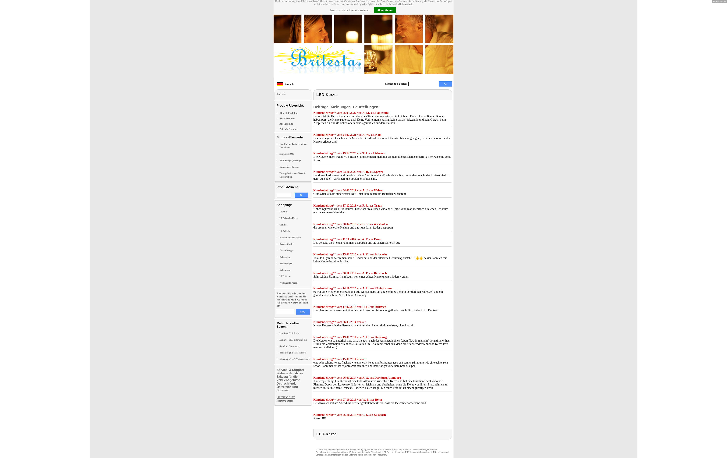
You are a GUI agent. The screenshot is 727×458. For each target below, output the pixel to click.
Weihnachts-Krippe (288, 283)
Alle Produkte (286, 123)
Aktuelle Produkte (288, 113)
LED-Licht (284, 231)
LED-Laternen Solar (293, 340)
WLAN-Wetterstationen (294, 359)
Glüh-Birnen (289, 333)
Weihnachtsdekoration (290, 237)
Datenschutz (406, 4)
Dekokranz (284, 270)
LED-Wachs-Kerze (288, 218)
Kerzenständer (286, 244)
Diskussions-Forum (289, 167)
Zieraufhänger (286, 250)
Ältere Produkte (287, 118)
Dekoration (284, 257)
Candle (282, 224)
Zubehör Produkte (288, 129)
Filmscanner (289, 346)
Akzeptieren (385, 10)
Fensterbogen (286, 263)
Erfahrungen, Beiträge (290, 160)
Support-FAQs (286, 154)
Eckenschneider (292, 352)
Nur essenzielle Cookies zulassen (350, 10)
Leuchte (283, 211)
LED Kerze (284, 276)
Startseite (390, 83)
